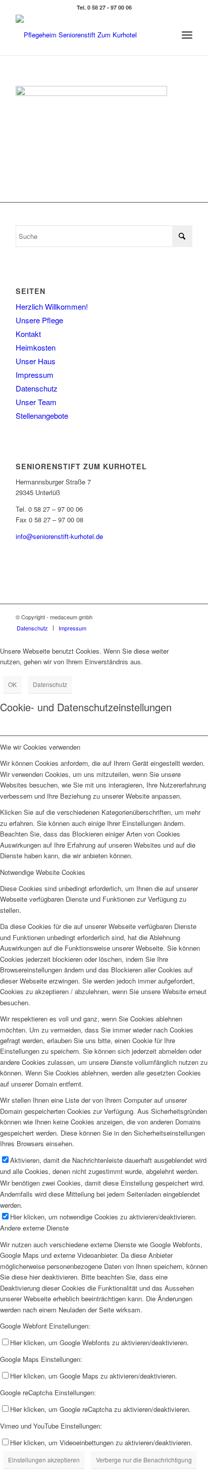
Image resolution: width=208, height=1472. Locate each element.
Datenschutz (37, 388)
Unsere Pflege (39, 320)
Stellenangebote (42, 415)
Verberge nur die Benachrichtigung (144, 1459)
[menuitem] (187, 35)
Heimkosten (36, 347)
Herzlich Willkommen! (52, 306)
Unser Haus (36, 361)
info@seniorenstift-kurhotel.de (59, 536)
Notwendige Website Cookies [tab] (42, 872)
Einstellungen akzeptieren (44, 1459)
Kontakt (28, 333)
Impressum (35, 374)
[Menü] (187, 35)
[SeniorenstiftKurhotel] (86, 35)
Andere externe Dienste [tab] (34, 1228)
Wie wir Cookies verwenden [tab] (40, 747)
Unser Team (36, 402)
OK (12, 684)
